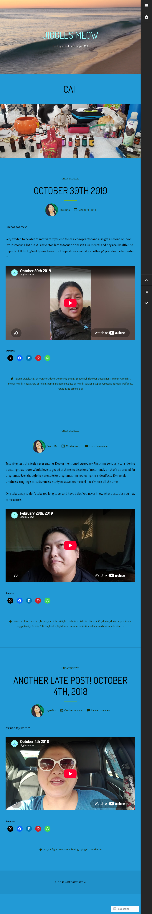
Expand (146, 5)
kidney (93, 626)
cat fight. (62, 621)
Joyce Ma (65, 209)
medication (104, 626)
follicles (44, 626)
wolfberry (127, 383)
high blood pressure (67, 626)
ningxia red (30, 383)
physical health (76, 383)
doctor (52, 378)
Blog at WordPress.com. (70, 882)
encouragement (66, 378)
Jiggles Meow (70, 35)
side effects (117, 626)
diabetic (83, 621)
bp (41, 621)
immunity (116, 378)
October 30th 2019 (70, 190)
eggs (20, 626)
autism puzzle (22, 378)
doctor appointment (121, 621)
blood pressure (31, 621)
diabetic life (95, 621)
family (27, 626)
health (52, 626)
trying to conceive (89, 849)
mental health (15, 383)
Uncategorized (70, 178)
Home (146, 17)
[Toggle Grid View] (146, 291)
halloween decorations (98, 378)
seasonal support (94, 383)
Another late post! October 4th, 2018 (70, 685)
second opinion (112, 383)
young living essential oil (70, 388)
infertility (84, 626)
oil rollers (41, 383)
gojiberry (80, 378)
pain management (57, 383)
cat (32, 378)
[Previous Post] (146, 280)
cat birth (52, 621)
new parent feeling (69, 849)
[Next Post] (146, 302)
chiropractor (42, 378)
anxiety (18, 621)
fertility (35, 626)
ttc (101, 849)
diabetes (73, 621)
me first (126, 378)
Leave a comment (98, 446)
